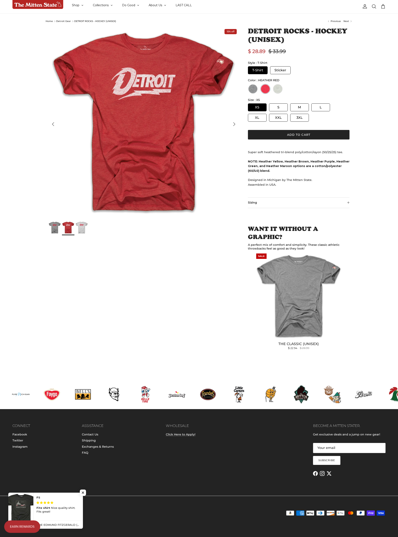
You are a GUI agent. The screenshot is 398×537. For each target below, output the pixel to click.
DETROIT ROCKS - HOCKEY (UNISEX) (95, 21)
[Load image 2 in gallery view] (144, 122)
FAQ (85, 453)
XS (257, 107)
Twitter (17, 440)
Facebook (19, 434)
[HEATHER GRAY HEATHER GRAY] (253, 89)
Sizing (252, 202)
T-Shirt (257, 70)
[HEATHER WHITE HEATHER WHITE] (278, 89)
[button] (83, 493)
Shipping (89, 440)
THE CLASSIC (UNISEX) (298, 344)
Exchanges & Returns (98, 447)
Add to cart (298, 135)
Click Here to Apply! (180, 434)
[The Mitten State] (37, 4)
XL (257, 118)
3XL (299, 118)
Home (49, 21)
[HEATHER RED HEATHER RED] (265, 89)
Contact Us (90, 434)
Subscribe (326, 460)
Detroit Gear (63, 21)
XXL (278, 118)
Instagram (20, 447)
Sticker (280, 70)
